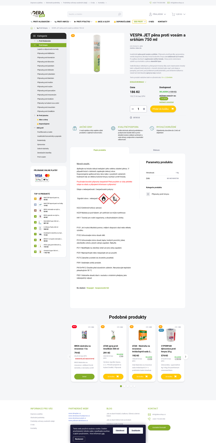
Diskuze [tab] (156, 150)
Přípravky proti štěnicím (45, 70)
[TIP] (113, 335)
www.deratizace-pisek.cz (77, 418)
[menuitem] (41, 21)
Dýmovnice (41, 144)
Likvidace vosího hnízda (115, 424)
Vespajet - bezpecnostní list (98, 288)
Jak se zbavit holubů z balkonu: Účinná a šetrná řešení (123, 415)
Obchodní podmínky (53, 3)
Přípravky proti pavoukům (46, 91)
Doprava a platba (36, 3)
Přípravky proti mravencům (46, 95)
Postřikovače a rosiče (44, 132)
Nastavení (79, 439)
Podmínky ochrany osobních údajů (75, 3)
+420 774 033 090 (158, 419)
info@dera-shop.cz (159, 414)
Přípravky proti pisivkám (45, 66)
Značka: (136, 48)
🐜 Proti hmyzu (42, 45)
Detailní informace (137, 82)
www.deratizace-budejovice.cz (79, 416)
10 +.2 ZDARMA (166, 77)
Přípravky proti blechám (45, 78)
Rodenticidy (41, 140)
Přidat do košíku (161, 109)
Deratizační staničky (44, 153)
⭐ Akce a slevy (42, 120)
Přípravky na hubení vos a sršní (48, 103)
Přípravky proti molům (45, 82)
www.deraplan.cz (75, 413)
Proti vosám (41, 157)
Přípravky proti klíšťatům (45, 53)
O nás (93, 3)
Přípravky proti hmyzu (160, 194)
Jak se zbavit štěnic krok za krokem (119, 420)
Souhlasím (136, 430)
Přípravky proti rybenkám (46, 74)
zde (103, 434)
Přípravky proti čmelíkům (46, 111)
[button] (121, 386)
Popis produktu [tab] (100, 150)
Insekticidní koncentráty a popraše (49, 136)
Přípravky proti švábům (45, 99)
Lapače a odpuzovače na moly (47, 49)
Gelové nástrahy (43, 148)
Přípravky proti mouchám (46, 107)
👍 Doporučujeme (43, 124)
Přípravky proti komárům (46, 57)
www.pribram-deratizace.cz (78, 420)
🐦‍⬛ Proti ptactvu (42, 115)
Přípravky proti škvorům (45, 62)
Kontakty (101, 3)
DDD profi (40, 128)
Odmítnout (120, 430)
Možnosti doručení (166, 102)
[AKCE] (84, 335)
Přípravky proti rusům (44, 86)
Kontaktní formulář (159, 427)
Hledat (119, 14)
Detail (84, 376)
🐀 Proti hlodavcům (44, 41)
